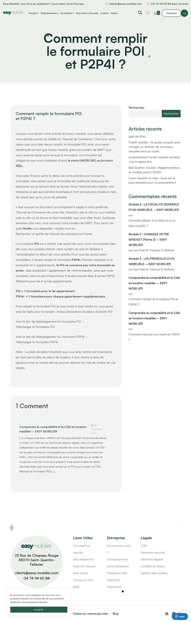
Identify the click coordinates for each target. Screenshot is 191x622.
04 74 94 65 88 (37, 578)
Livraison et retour (153, 566)
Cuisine (114, 13)
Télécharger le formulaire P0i (35, 327)
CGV (144, 545)
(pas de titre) (137, 136)
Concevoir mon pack (83, 583)
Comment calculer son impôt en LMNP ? (154, 336)
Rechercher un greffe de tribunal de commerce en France (54, 234)
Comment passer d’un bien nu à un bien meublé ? (152, 223)
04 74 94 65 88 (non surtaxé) (169, 3)
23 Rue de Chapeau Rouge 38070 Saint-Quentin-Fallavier (36, 560)
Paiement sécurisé (153, 552)
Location (104, 13)
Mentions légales (152, 559)
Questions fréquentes (114, 583)
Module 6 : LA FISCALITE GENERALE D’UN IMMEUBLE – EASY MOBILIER (154, 207)
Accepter (38, 609)
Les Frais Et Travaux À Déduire (154, 250)
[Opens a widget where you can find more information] (180, 617)
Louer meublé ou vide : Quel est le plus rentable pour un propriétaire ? (152, 180)
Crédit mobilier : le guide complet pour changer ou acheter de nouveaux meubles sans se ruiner (155, 146)
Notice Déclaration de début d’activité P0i (84, 311)
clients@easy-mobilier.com (125, 3)
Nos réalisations (83, 559)
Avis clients (80, 573)
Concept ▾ (33, 13)
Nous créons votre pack (87, 13)
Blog (115, 613)
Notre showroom (118, 566)
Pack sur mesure (84, 566)
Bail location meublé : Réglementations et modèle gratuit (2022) (154, 170)
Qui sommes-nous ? (119, 549)
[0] (155, 13)
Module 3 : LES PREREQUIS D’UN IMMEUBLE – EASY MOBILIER (151, 261)
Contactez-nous (117, 559)
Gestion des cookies (154, 573)
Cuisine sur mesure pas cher (90, 613)
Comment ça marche (81, 549)
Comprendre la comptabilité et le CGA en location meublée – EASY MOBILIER (52, 429)
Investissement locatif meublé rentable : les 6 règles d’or (154, 159)
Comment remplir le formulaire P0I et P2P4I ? (49, 116)
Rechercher (137, 107)
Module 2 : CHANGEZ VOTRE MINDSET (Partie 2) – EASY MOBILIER (149, 239)
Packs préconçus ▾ (49, 13)
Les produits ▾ (67, 13)
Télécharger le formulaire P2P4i (37, 342)
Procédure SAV (117, 573)
